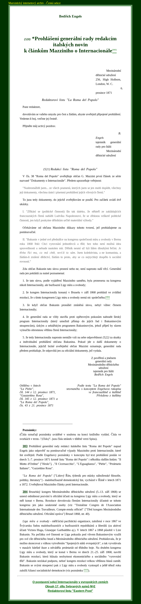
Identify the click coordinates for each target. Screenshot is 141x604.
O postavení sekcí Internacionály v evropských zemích (70, 582)
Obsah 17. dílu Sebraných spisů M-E (70, 586)
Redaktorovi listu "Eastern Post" (70, 590)
